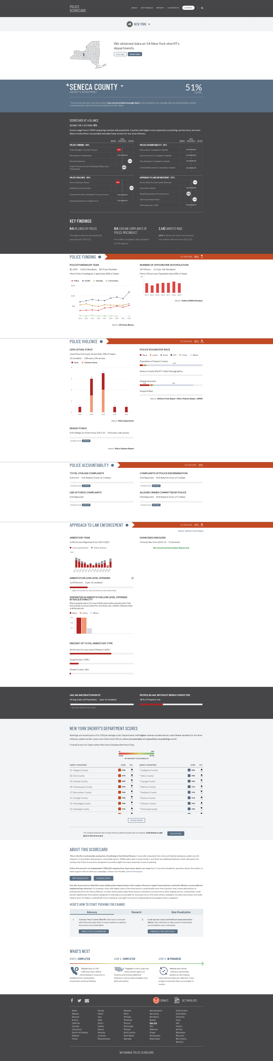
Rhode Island (155, 1038)
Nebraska (127, 1038)
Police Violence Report (124, 448)
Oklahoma (154, 1029)
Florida (74, 1038)
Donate (188, 8)
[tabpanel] (136, 926)
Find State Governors (94, 931)
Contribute (173, 8)
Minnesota (128, 1019)
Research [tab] (136, 912)
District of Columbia (80, 1032)
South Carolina (181, 1010)
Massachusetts (104, 1038)
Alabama (75, 1013)
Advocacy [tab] (92, 912)
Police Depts (120, 54)
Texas (178, 1019)
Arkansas (75, 1016)
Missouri (127, 1023)
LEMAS (199, 398)
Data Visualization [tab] (181, 912)
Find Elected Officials (163, 931)
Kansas (101, 1029)
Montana (127, 1029)
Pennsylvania (155, 1035)
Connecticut (77, 1029)
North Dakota (129, 1035)
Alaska (74, 1010)
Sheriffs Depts (135, 54)
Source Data (103, 878)
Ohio (151, 1026)
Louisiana (102, 1035)
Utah (177, 1023)
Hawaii (100, 1013)
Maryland (127, 1010)
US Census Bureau (126, 325)
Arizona (75, 1019)
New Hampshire (156, 1010)
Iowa (100, 1016)
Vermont (179, 1029)
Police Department (126, 421)
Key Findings (147, 8)
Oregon (152, 1032)
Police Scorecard (78, 8)
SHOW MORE (136, 820)
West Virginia (181, 1038)
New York (137, 24)
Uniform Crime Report (166, 398)
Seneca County (94, 86)
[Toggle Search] (202, 8)
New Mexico (154, 1016)
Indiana (101, 1026)
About (135, 8)
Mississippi (128, 1026)
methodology (80, 878)
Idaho (100, 1019)
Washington (180, 1032)
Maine (126, 1013)
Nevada (153, 1019)
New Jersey (154, 1013)
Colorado (75, 1026)
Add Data (86, 441)
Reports (160, 8)
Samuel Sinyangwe (134, 871)
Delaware (75, 1035)
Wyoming (179, 1041)
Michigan (127, 1016)
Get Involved (189, 1000)
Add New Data (175, 833)
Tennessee (180, 1016)
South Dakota (181, 1013)
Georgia (101, 1010)
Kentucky (101, 1032)
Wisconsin (180, 1035)
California (76, 1023)
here (153, 868)
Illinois (100, 1023)
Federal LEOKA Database (191, 300)
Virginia (179, 1026)
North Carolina (129, 1032)
